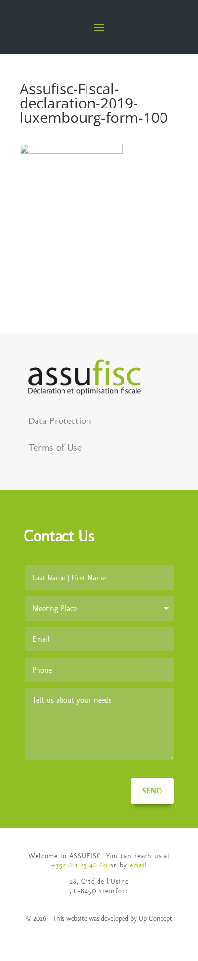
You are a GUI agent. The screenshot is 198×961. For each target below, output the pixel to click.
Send (152, 790)
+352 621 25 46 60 (79, 865)
